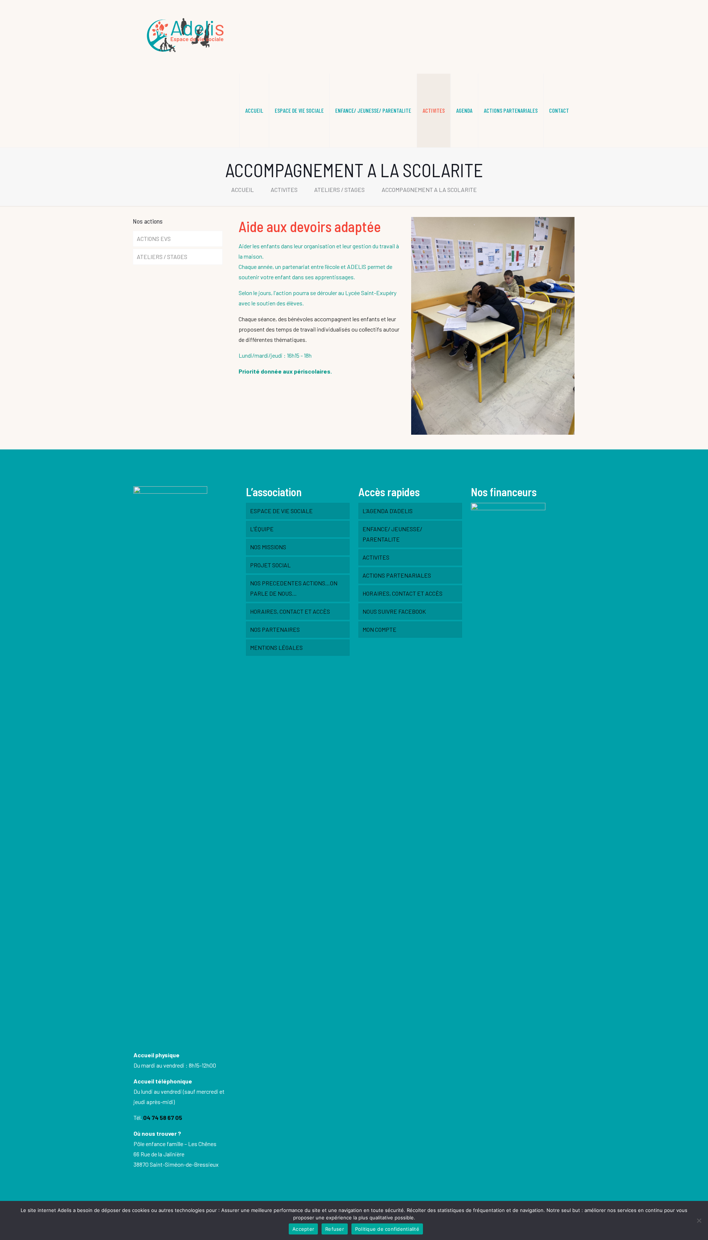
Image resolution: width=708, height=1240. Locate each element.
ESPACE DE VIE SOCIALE (281, 510)
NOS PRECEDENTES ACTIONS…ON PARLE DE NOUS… (293, 588)
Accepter (303, 1229)
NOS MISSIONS (268, 546)
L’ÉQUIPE (262, 528)
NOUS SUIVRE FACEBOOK (394, 611)
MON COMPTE (379, 629)
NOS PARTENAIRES (275, 629)
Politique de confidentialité (387, 1229)
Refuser (334, 1229)
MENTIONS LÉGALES (276, 647)
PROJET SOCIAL (270, 564)
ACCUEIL (242, 189)
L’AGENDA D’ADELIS (387, 510)
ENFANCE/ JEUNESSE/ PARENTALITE (392, 534)
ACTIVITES (284, 189)
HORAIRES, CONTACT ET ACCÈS (290, 611)
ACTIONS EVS (154, 238)
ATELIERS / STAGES (339, 189)
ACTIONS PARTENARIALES (396, 575)
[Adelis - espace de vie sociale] (187, 37)
